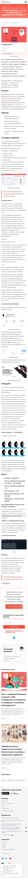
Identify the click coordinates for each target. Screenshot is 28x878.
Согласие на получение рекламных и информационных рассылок (11, 824)
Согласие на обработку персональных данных (12, 821)
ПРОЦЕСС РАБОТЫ (7, 53)
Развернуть (6, 660)
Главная (3, 8)
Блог (8, 8)
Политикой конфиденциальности (9, 869)
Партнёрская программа (8, 849)
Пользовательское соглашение (10, 818)
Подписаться (14, 626)
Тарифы (3, 847)
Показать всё (14, 56)
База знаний (4, 801)
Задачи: (4, 50)
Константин (12, 96)
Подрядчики (5, 808)
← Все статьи (5, 583)
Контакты (4, 842)
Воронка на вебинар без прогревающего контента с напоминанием (13, 194)
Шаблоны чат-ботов (7, 803)
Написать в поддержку (7, 810)
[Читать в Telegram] (14, 638)
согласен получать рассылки (14, 632)
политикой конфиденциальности (12, 630)
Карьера (3, 844)
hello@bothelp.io (5, 853)
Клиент (4, 48)
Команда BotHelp (15, 22)
